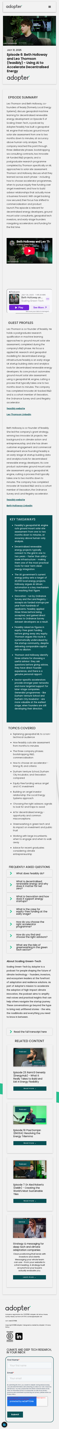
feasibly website (16, 408)
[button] (49, 7)
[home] (13, 7)
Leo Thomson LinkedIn (19, 414)
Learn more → (29, 1277)
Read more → (30, 1088)
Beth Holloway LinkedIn (19, 505)
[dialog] (4, 1424)
